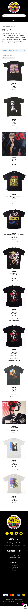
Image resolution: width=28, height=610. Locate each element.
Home (3, 26)
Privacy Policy (16, 601)
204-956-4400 (16, 542)
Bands (8, 26)
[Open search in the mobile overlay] (14, 16)
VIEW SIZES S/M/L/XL (14, 360)
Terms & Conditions (7, 601)
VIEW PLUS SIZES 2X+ (14, 320)
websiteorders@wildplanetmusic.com (14, 545)
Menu (14, 20)
